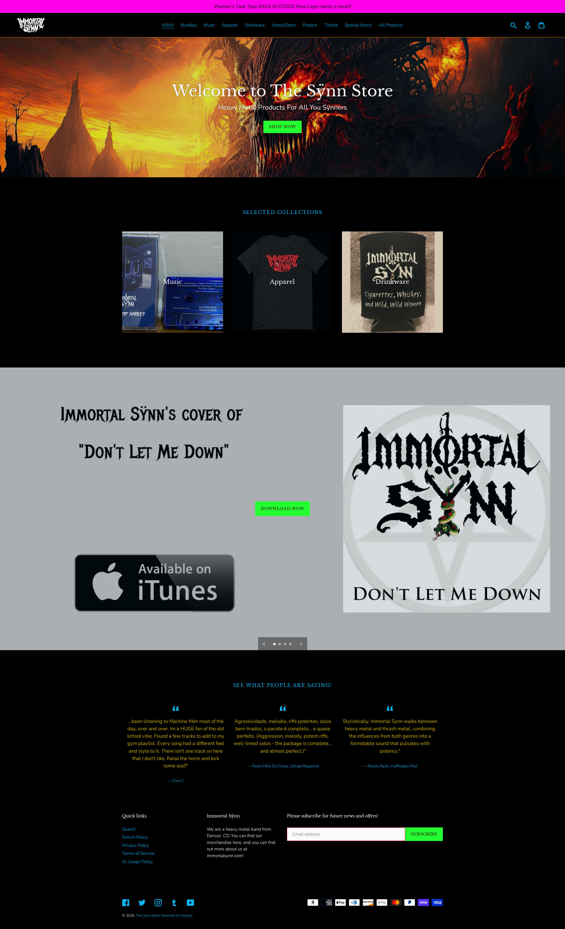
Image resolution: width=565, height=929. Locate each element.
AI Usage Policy (137, 862)
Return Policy (135, 837)
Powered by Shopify (176, 915)
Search (128, 829)
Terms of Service (138, 853)
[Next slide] (301, 643)
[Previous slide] (264, 643)
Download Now (282, 508)
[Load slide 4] (291, 644)
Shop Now (282, 126)
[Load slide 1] (275, 644)
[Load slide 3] (285, 644)
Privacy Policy (135, 845)
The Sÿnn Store (148, 915)
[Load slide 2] (280, 644)
